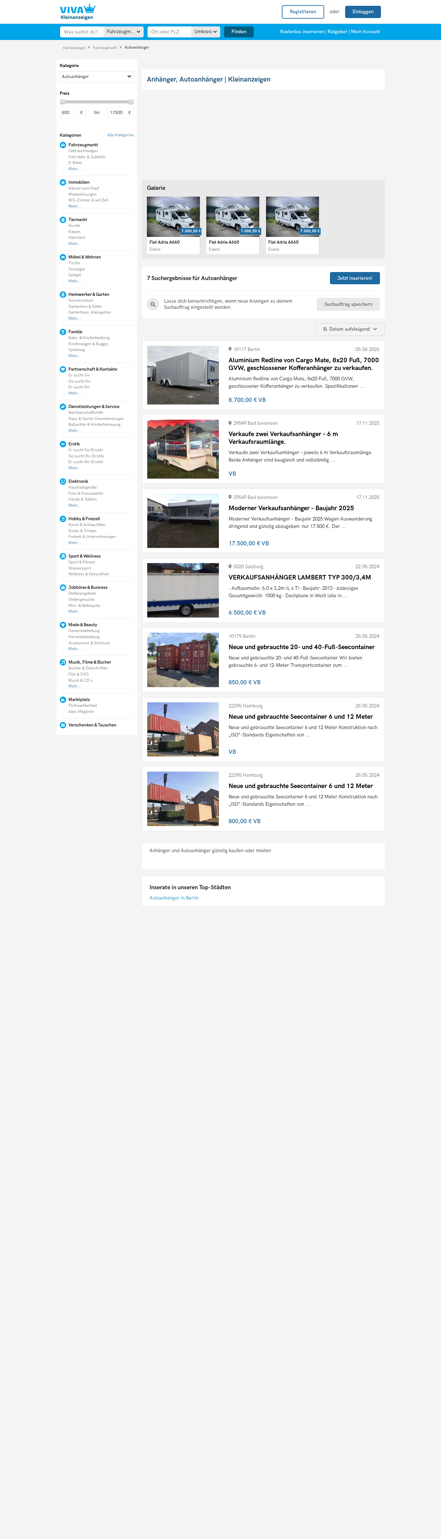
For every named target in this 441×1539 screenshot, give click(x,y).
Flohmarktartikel (82, 705)
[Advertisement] (96, 780)
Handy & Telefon (82, 499)
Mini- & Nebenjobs (84, 605)
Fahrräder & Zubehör (87, 157)
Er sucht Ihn (79, 387)
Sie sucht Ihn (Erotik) (86, 456)
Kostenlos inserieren (302, 31)
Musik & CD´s (80, 680)
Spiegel (74, 275)
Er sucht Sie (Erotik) (85, 450)
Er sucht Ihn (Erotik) (85, 462)
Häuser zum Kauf (83, 188)
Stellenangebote (82, 593)
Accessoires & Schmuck (89, 643)
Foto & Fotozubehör (86, 493)
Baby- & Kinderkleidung (88, 338)
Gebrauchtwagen (83, 151)
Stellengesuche (81, 599)
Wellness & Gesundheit (88, 574)
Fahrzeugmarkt (105, 47)
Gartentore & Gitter (85, 306)
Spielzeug (76, 349)
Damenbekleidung (83, 630)
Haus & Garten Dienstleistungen (96, 418)
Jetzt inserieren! (355, 278)
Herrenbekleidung (83, 637)
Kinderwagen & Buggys (88, 344)
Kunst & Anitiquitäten (87, 524)
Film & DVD (78, 674)
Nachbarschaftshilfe (85, 412)
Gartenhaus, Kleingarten (89, 312)
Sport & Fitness (81, 562)
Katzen (74, 231)
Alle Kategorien (121, 135)
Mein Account (365, 31)
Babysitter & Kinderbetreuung (94, 424)
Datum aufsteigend (349, 329)
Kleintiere (76, 237)
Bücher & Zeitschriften (88, 668)
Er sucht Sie (78, 375)
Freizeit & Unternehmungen (92, 536)
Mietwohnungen (82, 194)
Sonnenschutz (80, 300)
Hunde (74, 225)
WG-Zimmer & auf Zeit (88, 200)
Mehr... (74, 169)
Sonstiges (76, 269)
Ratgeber (337, 31)
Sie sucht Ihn (79, 381)
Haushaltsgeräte (82, 487)
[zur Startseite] (78, 12)
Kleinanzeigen (75, 47)
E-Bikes (75, 163)
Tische (74, 263)
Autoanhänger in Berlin (174, 898)
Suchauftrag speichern (348, 304)
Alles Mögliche (81, 711)
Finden (238, 31)
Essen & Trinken (82, 531)
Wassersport (79, 568)
